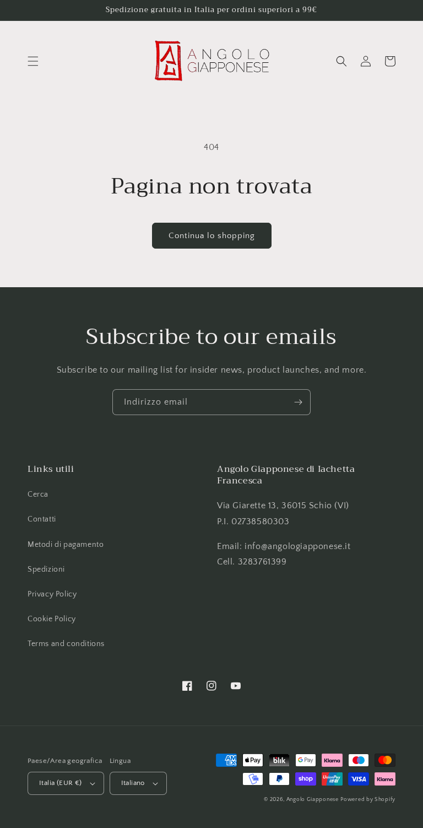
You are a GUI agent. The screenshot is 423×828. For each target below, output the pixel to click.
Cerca (38, 494)
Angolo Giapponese (312, 800)
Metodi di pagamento (66, 544)
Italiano (133, 783)
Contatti (42, 519)
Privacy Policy (52, 594)
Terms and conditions (66, 643)
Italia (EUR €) (60, 783)
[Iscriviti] (298, 402)
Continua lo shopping (212, 235)
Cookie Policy (52, 619)
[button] (33, 61)
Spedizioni (46, 569)
